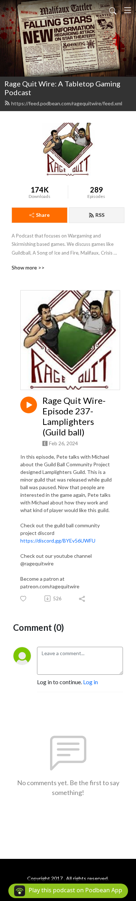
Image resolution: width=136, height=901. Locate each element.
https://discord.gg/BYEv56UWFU (57, 540)
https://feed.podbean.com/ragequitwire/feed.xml (66, 103)
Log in (90, 681)
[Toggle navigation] (127, 10)
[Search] (112, 10)
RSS (99, 215)
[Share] (82, 598)
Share (43, 215)
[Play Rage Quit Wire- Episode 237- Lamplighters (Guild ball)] (28, 405)
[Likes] (24, 598)
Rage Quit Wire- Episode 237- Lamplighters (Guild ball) (74, 416)
